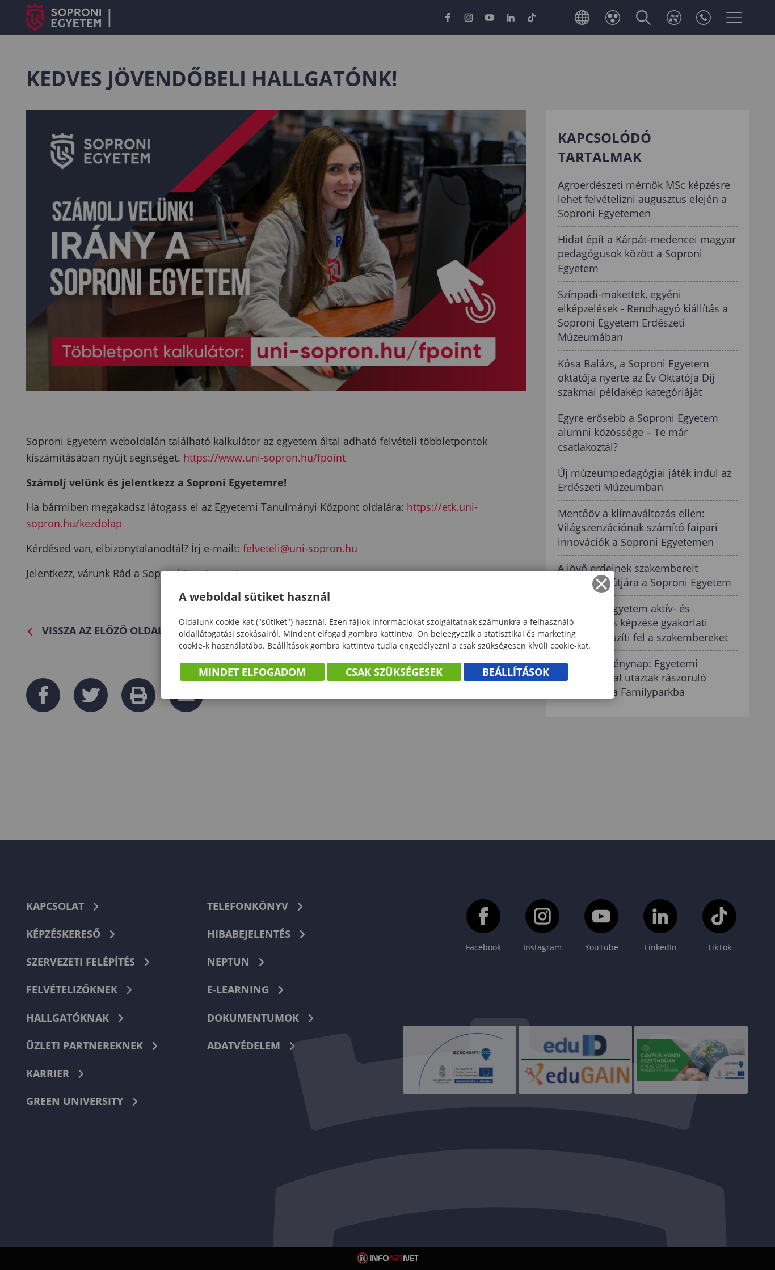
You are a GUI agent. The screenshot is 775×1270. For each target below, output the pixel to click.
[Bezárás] (601, 584)
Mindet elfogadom (252, 672)
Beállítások (515, 672)
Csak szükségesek (394, 672)
